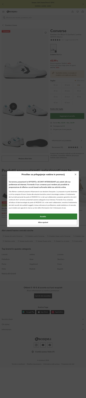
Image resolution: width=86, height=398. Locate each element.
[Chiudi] (75, 174)
